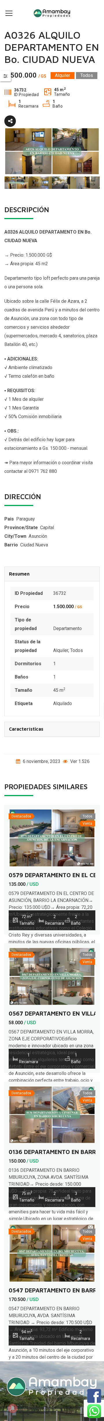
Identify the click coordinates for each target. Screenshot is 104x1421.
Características (26, 729)
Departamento (67, 628)
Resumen (19, 573)
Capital (47, 527)
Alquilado (62, 703)
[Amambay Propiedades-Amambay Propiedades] (52, 13)
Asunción (38, 536)
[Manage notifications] (12, 1408)
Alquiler (60, 650)
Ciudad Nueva (34, 545)
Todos (76, 650)
